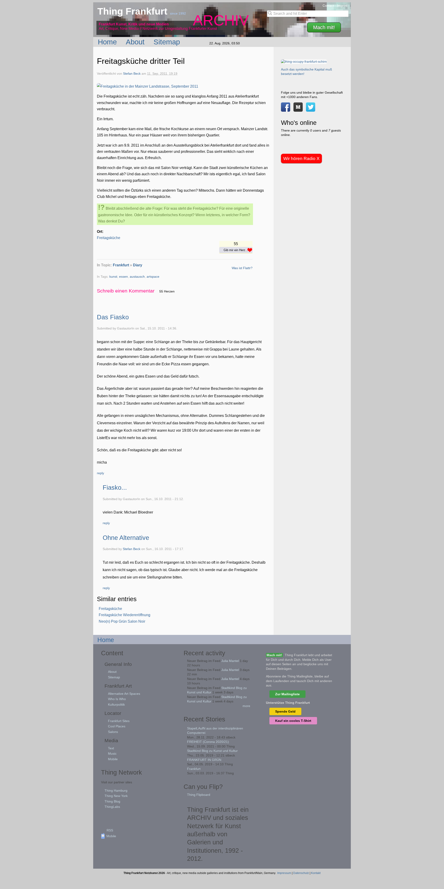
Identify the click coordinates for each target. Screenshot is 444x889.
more (246, 706)
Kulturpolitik (116, 704)
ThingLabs (112, 807)
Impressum (284, 873)
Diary (137, 265)
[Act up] (304, 61)
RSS (110, 830)
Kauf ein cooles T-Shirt (293, 721)
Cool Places (116, 726)
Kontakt (316, 873)
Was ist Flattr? (242, 268)
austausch (137, 276)
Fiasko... (115, 487)
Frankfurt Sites (119, 721)
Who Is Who (117, 699)
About (136, 42)
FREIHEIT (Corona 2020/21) (208, 742)
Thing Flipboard (198, 795)
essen (123, 276)
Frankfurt (121, 265)
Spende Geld (285, 711)
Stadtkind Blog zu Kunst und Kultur (212, 751)
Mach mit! (324, 27)
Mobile (113, 759)
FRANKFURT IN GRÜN (204, 760)
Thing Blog (112, 801)
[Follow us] (310, 109)
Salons (113, 732)
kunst (113, 276)
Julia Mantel (230, 661)
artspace (153, 276)
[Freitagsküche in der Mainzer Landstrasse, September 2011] (147, 86)
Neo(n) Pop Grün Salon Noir (122, 621)
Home (108, 42)
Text (111, 748)
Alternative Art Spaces (124, 693)
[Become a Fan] (285, 109)
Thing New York (116, 796)
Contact (328, 5)
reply (100, 473)
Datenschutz (301, 873)
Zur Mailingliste (287, 694)
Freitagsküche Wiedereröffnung (124, 615)
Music (112, 753)
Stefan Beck (132, 73)
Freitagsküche (108, 238)
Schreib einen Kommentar (125, 290)
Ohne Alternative (126, 537)
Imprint (342, 5)
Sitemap (168, 42)
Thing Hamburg (116, 790)
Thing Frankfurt (133, 11)
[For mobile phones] (298, 109)
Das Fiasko (113, 317)
